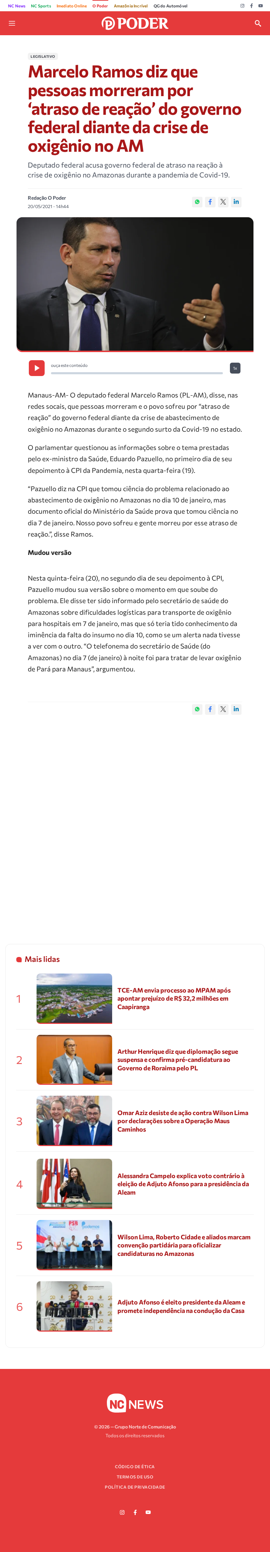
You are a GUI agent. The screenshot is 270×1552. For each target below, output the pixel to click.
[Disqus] (135, 822)
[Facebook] (251, 6)
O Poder (100, 5)
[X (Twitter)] (223, 202)
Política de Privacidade (135, 1486)
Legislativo (43, 56)
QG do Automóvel (171, 5)
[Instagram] (242, 6)
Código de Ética (135, 1466)
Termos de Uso (135, 1476)
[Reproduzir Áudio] (37, 368)
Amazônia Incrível (131, 5)
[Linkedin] (236, 202)
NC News (16, 5)
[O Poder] (135, 22)
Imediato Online (72, 5)
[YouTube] (260, 6)
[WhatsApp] (197, 202)
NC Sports (41, 5)
